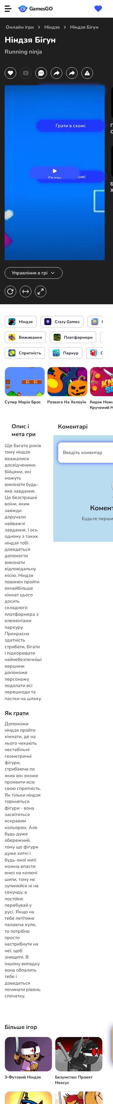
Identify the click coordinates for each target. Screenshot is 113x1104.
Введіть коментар (82, 452)
